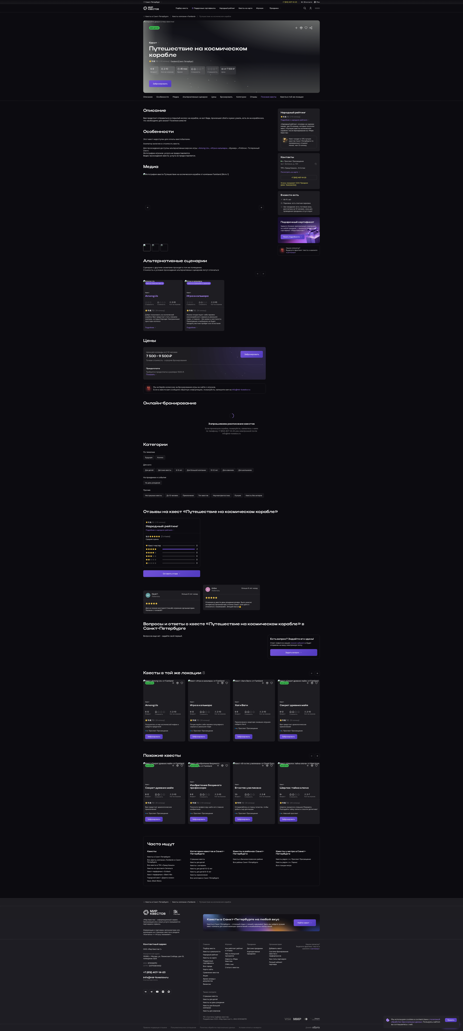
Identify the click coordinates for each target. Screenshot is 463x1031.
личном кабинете (298, 643)
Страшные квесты (210, 996)
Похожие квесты (268, 97)
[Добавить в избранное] (306, 28)
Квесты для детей (210, 999)
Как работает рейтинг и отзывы (234, 949)
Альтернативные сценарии (195, 97)
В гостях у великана (248, 788)
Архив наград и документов (209, 980)
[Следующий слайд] (261, 207)
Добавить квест (275, 948)
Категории (241, 97)
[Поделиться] (311, 28)
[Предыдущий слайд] (147, 207)
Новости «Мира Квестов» (231, 960)
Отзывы (253, 97)
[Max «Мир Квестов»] (168, 991)
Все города (207, 966)
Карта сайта (208, 969)
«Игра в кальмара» (219, 148)
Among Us (151, 296)
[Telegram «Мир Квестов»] (151, 991)
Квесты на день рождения (213, 1002)
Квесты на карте (245, 8)
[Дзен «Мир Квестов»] (163, 991)
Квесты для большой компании (211, 1006)
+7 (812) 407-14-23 (226, 431)
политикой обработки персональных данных (415, 1020)
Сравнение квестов (211, 972)
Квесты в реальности (211, 951)
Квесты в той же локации (291, 97)
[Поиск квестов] (304, 8)
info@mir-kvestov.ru (241, 389)
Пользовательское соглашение (183, 1027)
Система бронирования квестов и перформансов (278, 953)
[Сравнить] (301, 28)
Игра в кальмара (197, 296)
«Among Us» (203, 148)
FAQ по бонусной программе (232, 955)
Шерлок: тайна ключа (294, 788)
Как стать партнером (277, 959)
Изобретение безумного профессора (205, 786)
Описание (148, 97)
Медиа (176, 97)
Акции (205, 976)
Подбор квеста (182, 8)
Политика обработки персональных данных (217, 1027)
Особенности (162, 97)
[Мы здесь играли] (296, 28)
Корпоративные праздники (253, 952)
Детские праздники (255, 948)
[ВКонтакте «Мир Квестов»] (145, 991)
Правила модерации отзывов (155, 1027)
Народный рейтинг (227, 8)
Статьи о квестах (232, 967)
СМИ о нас (229, 964)
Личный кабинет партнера (275, 963)
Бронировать (226, 97)
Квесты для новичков (211, 1011)
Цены (213, 97)
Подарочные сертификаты (205, 8)
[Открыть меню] (317, 8)
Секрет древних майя (294, 705)
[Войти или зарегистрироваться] (310, 8)
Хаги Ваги (241, 705)
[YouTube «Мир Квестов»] (157, 991)
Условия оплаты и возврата (250, 1027)
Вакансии (207, 984)
